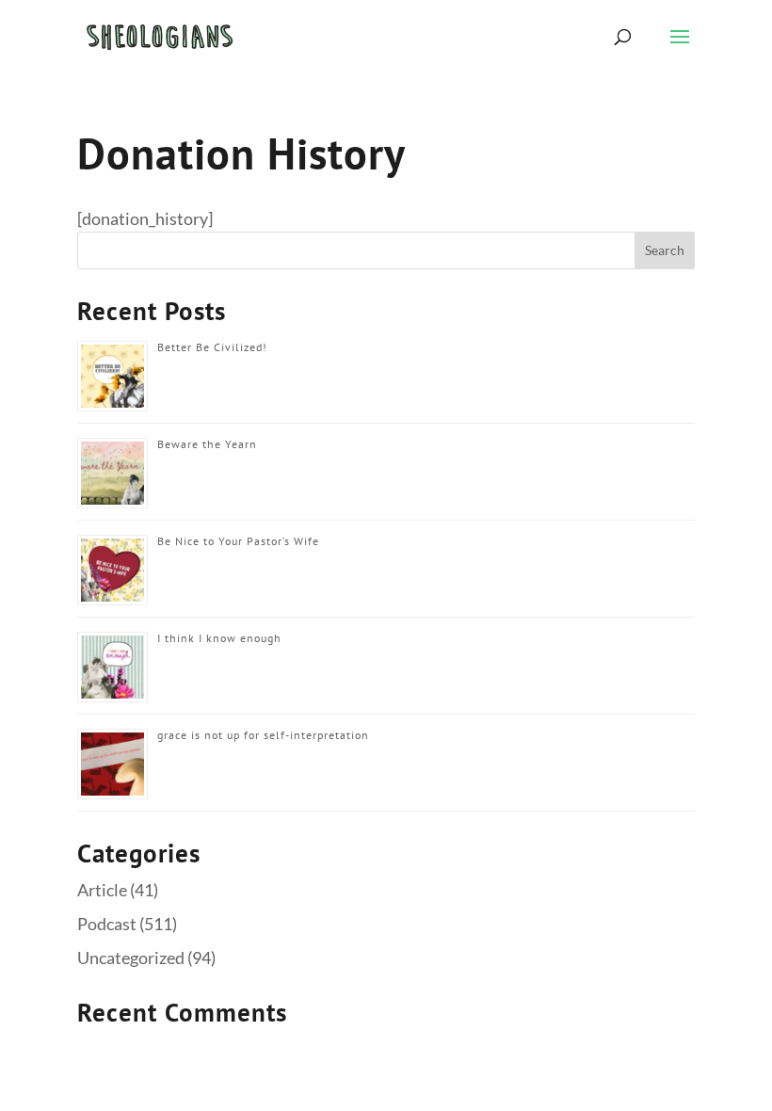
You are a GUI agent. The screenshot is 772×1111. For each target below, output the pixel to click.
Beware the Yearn (207, 444)
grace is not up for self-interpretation (263, 735)
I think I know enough (219, 638)
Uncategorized (131, 957)
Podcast (107, 923)
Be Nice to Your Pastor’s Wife (238, 541)
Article (102, 889)
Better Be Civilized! (212, 347)
